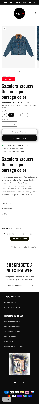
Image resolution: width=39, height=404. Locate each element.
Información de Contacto (13, 346)
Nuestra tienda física (12, 307)
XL (25, 115)
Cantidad (5, 120)
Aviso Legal (8, 341)
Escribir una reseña (19, 239)
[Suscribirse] (32, 285)
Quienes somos (10, 302)
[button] (2, 13)
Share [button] (6, 214)
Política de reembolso (12, 322)
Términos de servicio (12, 331)
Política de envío (10, 336)
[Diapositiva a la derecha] (24, 71)
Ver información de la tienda (14, 151)
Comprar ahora (19, 138)
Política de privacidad (12, 327)
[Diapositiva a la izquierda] (14, 71)
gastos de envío (19, 105)
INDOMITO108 (21, 399)
